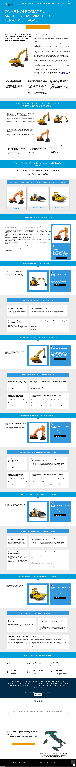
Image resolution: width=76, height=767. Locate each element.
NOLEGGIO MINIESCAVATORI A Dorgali (59, 275)
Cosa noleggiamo (31, 3)
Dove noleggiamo (39, 3)
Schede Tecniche (68, 3)
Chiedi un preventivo (23, 3)
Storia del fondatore (46, 3)
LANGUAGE (69, 5)
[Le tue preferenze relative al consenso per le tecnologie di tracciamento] (74, 765)
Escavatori (16, 208)
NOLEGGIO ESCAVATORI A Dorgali (59, 248)
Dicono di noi (54, 3)
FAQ (58, 3)
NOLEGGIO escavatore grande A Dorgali (60, 427)
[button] (8, 713)
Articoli (62, 3)
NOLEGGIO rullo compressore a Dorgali (60, 588)
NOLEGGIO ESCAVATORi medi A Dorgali (59, 349)
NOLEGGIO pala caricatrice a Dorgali (60, 506)
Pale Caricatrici (38, 208)
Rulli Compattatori (59, 208)
